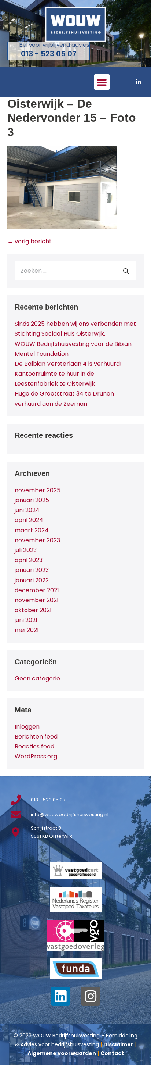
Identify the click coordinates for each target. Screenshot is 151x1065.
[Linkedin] (60, 996)
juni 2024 (27, 510)
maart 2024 (32, 530)
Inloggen (27, 726)
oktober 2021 (33, 610)
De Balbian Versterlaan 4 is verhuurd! (68, 364)
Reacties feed (34, 746)
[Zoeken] (126, 271)
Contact (112, 1053)
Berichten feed (36, 736)
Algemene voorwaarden (61, 1053)
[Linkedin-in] (138, 81)
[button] (102, 82)
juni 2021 (26, 620)
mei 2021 (27, 630)
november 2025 (37, 490)
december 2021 (37, 590)
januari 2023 (32, 570)
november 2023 (37, 540)
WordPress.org (36, 756)
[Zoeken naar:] (75, 271)
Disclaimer (118, 1044)
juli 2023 (26, 550)
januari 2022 (32, 580)
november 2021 (37, 600)
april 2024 (29, 520)
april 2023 (29, 560)
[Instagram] (90, 996)
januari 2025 (32, 500)
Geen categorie (37, 678)
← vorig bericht (29, 241)
